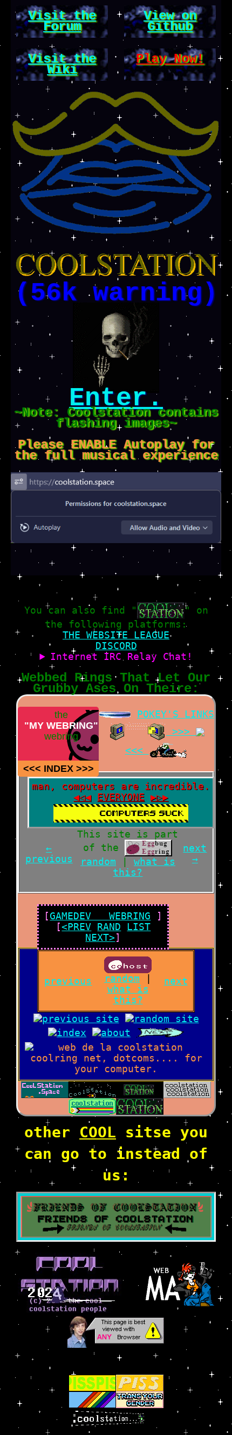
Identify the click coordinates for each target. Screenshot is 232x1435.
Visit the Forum (62, 21)
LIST (139, 926)
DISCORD (116, 645)
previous (68, 981)
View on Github (170, 21)
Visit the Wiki (62, 64)
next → (195, 853)
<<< (32, 768)
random (98, 861)
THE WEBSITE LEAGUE (116, 635)
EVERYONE (121, 797)
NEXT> (100, 937)
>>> (85, 768)
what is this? (144, 867)
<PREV (76, 926)
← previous (49, 853)
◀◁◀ (82, 797)
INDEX (58, 768)
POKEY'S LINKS (175, 714)
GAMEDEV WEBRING (100, 916)
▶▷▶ (159, 797)
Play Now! (170, 59)
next (176, 981)
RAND (109, 926)
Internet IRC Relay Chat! (121, 656)
